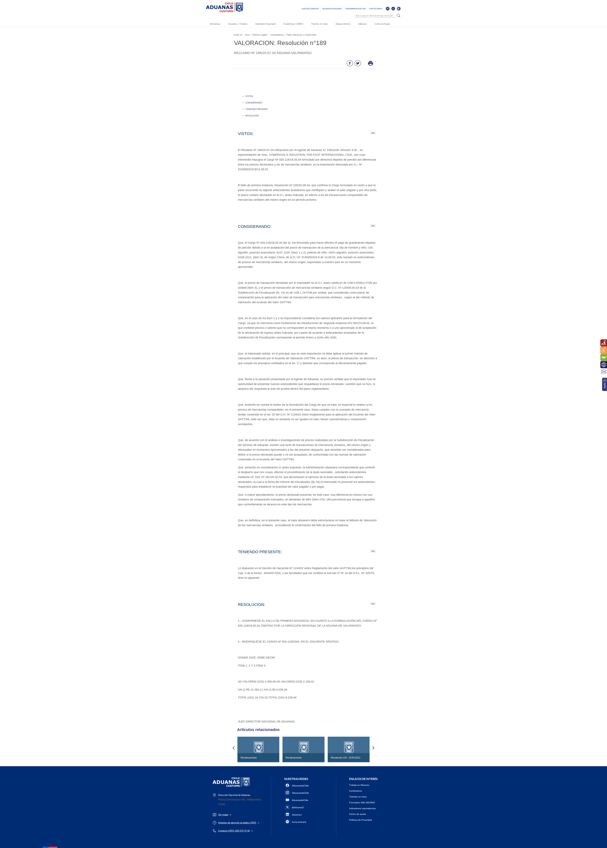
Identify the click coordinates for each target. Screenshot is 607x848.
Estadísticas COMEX (293, 24)
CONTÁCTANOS (375, 9)
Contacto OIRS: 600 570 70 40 (234, 830)
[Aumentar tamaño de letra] (387, 8)
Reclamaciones (249, 757)
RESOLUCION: (252, 115)
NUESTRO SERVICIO (310, 9)
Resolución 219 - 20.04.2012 (345, 757)
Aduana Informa (343, 24)
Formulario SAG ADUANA (362, 802)
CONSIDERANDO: (254, 103)
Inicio (247, 35)
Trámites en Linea (319, 24)
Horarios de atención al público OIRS (237, 822)
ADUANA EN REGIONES (332, 9)
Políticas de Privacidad (360, 820)
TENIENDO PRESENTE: (256, 109)
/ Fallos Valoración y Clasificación (300, 35)
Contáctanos (355, 791)
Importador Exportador (265, 24)
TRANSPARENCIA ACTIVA (355, 9)
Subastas (362, 24)
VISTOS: (249, 96)
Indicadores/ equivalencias (362, 808)
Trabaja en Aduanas (359, 785)
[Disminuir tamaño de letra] (393, 8)
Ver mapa (223, 814)
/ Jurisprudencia (276, 35)
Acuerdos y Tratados (237, 24)
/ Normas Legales (259, 35)
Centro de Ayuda (382, 24)
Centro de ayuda (357, 814)
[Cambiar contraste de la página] (398, 8)
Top (372, 133)
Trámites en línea (358, 796)
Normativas (215, 24)
